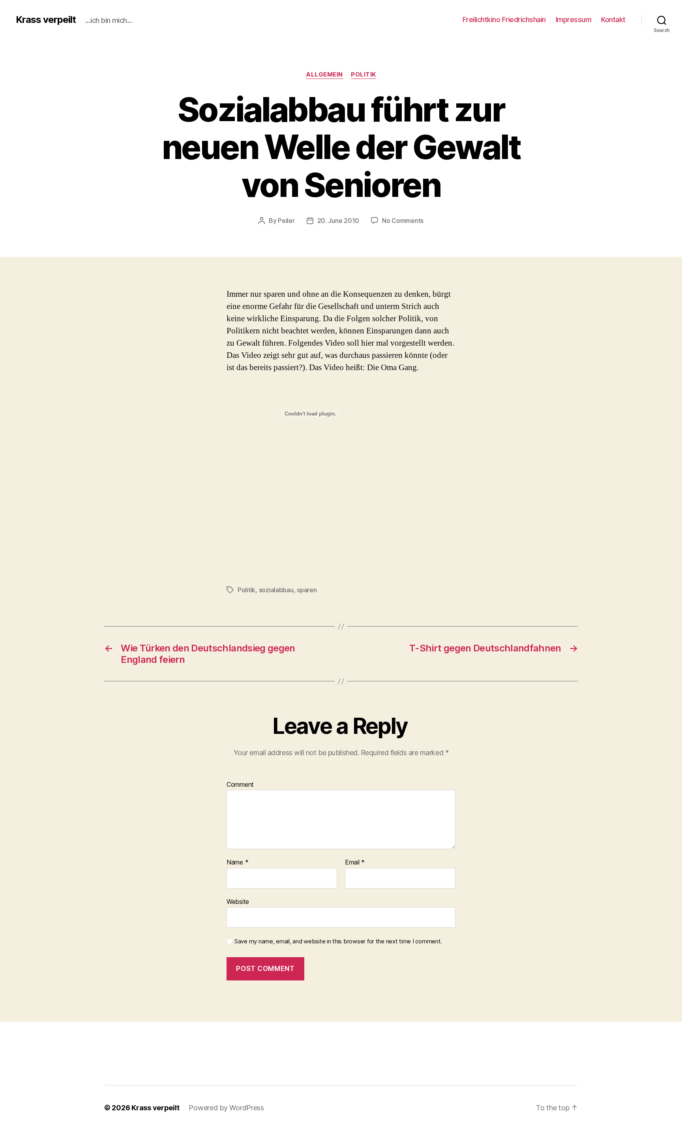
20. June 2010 (338, 221)
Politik (363, 74)
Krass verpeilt (46, 19)
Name (237, 862)
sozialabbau (276, 590)
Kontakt (613, 19)
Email (355, 862)
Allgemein (324, 74)
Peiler (286, 221)
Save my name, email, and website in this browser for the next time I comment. (338, 941)
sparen (307, 590)
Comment (240, 784)
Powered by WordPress (226, 1108)
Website (238, 901)
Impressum (574, 19)
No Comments (402, 221)
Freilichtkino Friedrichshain (504, 19)
